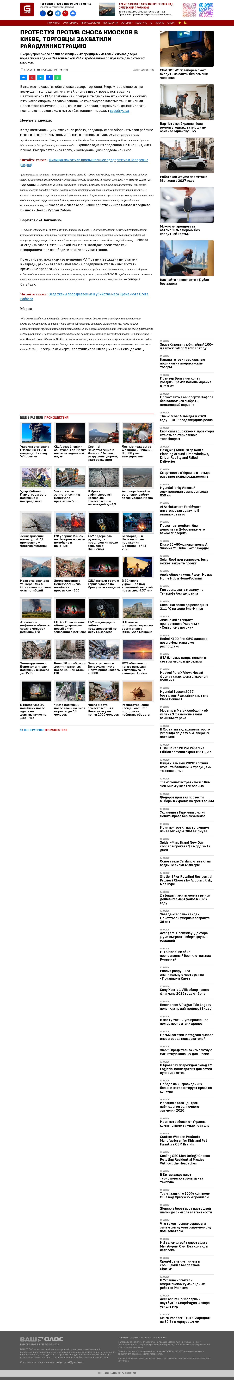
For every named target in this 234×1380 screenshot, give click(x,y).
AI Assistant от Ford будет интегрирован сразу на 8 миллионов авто (180, 511)
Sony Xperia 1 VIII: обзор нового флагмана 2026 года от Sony (184, 991)
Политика (53, 22)
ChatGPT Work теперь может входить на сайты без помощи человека (184, 74)
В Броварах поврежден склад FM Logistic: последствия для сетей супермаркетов (186, 1069)
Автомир (126, 22)
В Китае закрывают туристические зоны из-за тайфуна (181, 1178)
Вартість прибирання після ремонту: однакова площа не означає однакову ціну (183, 127)
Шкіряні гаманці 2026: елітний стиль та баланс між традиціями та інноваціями (186, 767)
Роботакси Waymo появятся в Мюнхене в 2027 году (183, 179)
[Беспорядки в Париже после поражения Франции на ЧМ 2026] (137, 522)
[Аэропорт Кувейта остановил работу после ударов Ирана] (137, 477)
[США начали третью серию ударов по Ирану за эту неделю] (104, 566)
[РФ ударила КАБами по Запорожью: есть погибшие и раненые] (70, 522)
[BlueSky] (23, 77)
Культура (141, 22)
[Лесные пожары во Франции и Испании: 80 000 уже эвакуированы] (137, 432)
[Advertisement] (87, 383)
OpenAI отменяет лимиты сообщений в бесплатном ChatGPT (180, 1265)
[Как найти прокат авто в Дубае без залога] (187, 258)
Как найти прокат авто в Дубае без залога (184, 282)
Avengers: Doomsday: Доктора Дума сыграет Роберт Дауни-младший (184, 937)
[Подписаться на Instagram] (190, 10)
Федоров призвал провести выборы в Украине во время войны (187, 799)
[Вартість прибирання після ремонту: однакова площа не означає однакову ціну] (187, 102)
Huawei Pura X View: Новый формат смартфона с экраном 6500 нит (184, 676)
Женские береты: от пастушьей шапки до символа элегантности (186, 1210)
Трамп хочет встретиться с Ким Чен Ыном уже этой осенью (185, 784)
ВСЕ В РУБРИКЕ (45, 730)
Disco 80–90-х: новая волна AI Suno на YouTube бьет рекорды (184, 546)
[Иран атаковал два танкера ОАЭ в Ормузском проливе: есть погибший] (36, 566)
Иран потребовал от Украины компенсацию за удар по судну (185, 1123)
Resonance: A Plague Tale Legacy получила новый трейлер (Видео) (186, 1007)
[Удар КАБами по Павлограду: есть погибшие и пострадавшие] (36, 477)
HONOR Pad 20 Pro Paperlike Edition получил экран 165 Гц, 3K (186, 750)
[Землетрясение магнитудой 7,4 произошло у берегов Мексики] (36, 522)
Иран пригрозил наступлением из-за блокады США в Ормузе (184, 829)
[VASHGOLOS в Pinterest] (65, 13)
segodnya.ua (119, 110)
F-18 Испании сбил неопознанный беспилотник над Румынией (185, 956)
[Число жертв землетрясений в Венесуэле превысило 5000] (70, 477)
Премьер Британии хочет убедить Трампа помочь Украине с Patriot (185, 382)
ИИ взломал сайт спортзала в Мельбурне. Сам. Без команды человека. (184, 1246)
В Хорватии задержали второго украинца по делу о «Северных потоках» (185, 733)
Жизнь (160, 22)
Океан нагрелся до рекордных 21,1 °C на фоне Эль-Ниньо (184, 607)
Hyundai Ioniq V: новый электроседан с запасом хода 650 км (184, 492)
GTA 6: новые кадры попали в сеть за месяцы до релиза (183, 659)
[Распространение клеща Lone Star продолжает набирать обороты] (137, 691)
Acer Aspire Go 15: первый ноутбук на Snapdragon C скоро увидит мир (185, 1303)
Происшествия (90, 22)
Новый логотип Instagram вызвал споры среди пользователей (186, 1037)
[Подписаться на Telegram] (206, 10)
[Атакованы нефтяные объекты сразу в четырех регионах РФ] (36, 608)
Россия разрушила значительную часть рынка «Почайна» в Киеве (182, 975)
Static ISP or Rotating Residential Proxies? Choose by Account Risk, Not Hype (186, 880)
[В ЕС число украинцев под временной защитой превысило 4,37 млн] (137, 566)
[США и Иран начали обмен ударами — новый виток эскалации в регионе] (70, 608)
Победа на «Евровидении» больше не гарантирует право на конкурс (186, 1088)
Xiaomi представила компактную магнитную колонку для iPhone (186, 1052)
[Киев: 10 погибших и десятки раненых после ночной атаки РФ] (70, 649)
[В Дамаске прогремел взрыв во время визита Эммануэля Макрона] (137, 608)
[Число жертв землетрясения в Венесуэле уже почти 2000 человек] (104, 691)
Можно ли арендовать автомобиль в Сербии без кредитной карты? (180, 230)
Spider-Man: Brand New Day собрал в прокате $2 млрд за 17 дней (185, 846)
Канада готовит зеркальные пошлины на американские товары (182, 363)
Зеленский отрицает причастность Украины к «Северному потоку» (179, 624)
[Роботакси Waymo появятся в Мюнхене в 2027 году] (187, 156)
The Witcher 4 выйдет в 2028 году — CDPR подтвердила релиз (186, 418)
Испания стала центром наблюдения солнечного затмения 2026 (179, 1107)
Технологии (110, 22)
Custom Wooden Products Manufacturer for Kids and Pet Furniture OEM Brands (183, 1141)
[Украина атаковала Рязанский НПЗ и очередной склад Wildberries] (36, 432)
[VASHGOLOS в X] (50, 13)
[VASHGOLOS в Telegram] (58, 13)
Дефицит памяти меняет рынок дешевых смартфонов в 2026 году (185, 899)
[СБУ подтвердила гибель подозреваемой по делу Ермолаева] (104, 608)
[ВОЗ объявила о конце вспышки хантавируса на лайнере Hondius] (137, 649)
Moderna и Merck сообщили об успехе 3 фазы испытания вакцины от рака (184, 714)
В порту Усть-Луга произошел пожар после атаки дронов (184, 1022)
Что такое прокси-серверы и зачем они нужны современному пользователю (186, 1227)
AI (151, 22)
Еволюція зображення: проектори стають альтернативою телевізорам (187, 435)
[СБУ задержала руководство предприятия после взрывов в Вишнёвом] (104, 522)
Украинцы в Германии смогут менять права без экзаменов (183, 814)
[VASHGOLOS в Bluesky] (73, 13)
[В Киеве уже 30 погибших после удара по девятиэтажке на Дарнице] (36, 691)
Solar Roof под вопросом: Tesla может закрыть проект (184, 561)
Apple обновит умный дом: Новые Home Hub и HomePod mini (186, 576)
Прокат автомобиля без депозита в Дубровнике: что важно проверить (182, 529)
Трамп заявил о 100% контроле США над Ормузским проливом (185, 1195)
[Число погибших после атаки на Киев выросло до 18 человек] (70, 691)
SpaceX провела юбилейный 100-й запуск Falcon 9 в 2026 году (186, 346)
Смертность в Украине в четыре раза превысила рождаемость (185, 474)
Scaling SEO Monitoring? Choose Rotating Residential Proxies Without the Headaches (185, 1160)
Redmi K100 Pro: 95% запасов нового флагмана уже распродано (183, 643)
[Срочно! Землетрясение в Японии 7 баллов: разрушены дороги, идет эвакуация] (104, 432)
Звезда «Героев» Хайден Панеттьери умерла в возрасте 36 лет (185, 918)
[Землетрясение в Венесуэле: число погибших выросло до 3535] (36, 649)
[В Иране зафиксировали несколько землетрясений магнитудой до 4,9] (104, 477)
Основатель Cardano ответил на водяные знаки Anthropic (185, 863)
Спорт (171, 22)
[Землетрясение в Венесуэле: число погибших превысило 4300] (70, 566)
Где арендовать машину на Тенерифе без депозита (181, 591)
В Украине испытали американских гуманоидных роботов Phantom (182, 1284)
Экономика (70, 22)
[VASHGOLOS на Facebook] (43, 13)
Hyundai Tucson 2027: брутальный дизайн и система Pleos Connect (184, 695)
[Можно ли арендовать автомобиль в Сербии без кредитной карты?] (187, 205)
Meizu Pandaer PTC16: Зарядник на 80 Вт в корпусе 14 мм (185, 1320)
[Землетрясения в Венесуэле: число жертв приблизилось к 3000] (104, 649)
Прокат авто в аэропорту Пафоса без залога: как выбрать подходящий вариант (186, 401)
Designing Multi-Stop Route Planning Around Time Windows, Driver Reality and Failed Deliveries (184, 456)
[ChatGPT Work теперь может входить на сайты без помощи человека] (187, 49)
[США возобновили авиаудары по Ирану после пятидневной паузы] (70, 432)
